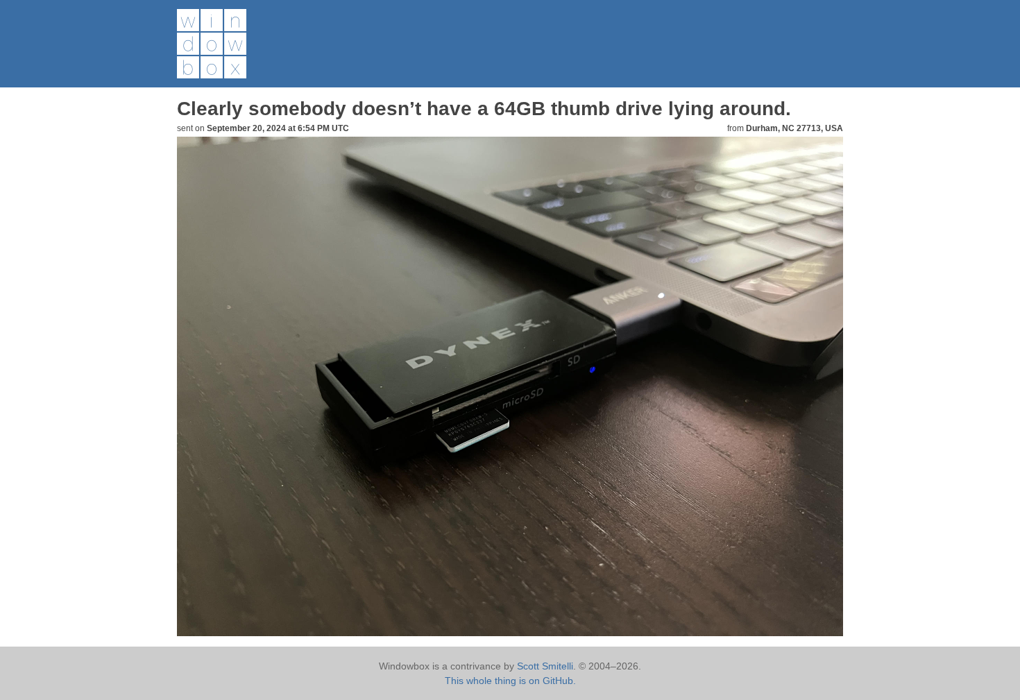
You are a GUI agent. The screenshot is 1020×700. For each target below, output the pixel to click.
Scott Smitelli (545, 666)
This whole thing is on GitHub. (510, 680)
